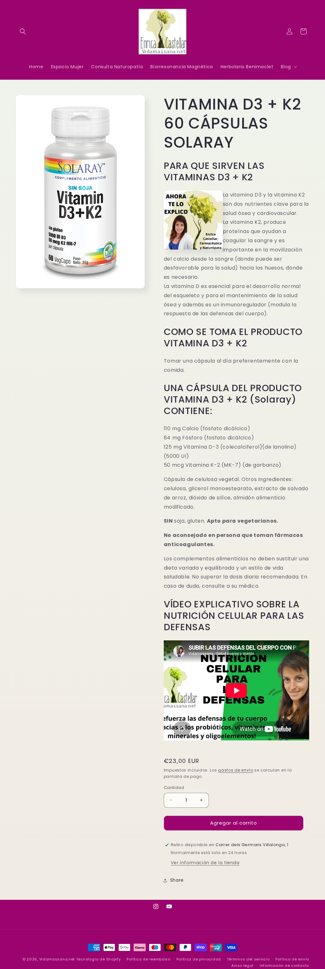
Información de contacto (284, 965)
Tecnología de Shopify (98, 959)
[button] (23, 31)
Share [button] (177, 880)
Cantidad (174, 788)
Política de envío (292, 959)
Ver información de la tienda (205, 862)
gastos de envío (235, 770)
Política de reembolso (148, 959)
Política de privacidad (198, 959)
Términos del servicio (248, 959)
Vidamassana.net (57, 959)
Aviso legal (242, 965)
